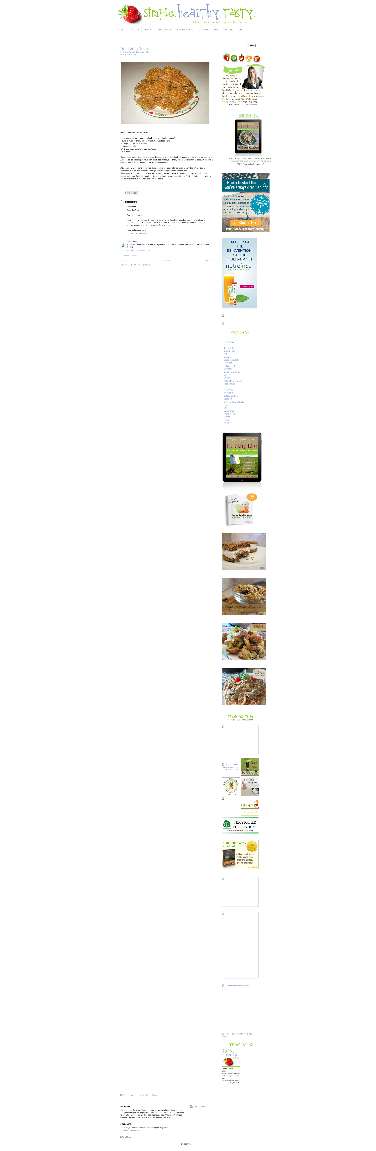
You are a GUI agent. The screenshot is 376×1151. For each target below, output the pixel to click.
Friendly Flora (229, 414)
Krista (129, 241)
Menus (226, 345)
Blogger (193, 1144)
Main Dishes (229, 342)
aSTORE (229, 30)
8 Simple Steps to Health (234, 402)
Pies (226, 387)
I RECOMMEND (165, 30)
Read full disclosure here (130, 1130)
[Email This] (126, 193)
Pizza (226, 405)
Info (225, 354)
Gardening (228, 417)
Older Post (208, 261)
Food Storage (229, 384)
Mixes (226, 420)
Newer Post (125, 261)
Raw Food (228, 363)
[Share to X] (131, 193)
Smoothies (228, 375)
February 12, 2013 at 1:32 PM (139, 250)
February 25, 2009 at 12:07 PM (139, 233)
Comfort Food (229, 351)
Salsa (226, 408)
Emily (129, 207)
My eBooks (228, 393)
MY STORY (134, 30)
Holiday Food (229, 366)
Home (167, 261)
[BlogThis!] (128, 193)
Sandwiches (229, 411)
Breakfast (227, 369)
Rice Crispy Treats (134, 49)
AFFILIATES (204, 30)
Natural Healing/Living (233, 381)
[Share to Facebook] (134, 193)
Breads (227, 378)
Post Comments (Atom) (140, 265)
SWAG (240, 30)
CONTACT (149, 30)
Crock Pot (228, 399)
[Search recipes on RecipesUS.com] (197, 1107)
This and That (229, 348)
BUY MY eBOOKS (185, 30)
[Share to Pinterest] (137, 193)
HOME (121, 30)
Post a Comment (130, 255)
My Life (227, 423)
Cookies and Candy (129, 54)
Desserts (227, 357)
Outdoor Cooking (231, 396)
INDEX (217, 30)
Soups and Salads (231, 360)
